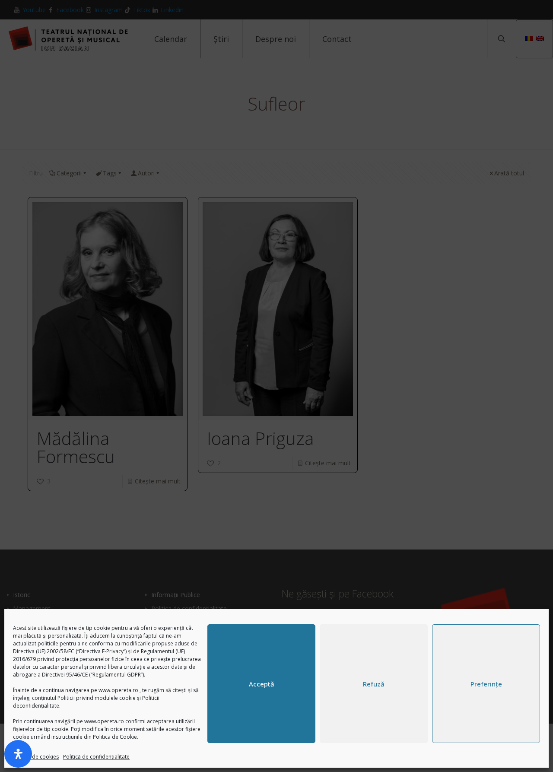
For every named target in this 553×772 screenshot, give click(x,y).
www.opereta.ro (118, 690)
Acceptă (261, 684)
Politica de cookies (36, 756)
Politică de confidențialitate (96, 756)
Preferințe (486, 684)
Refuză (374, 684)
